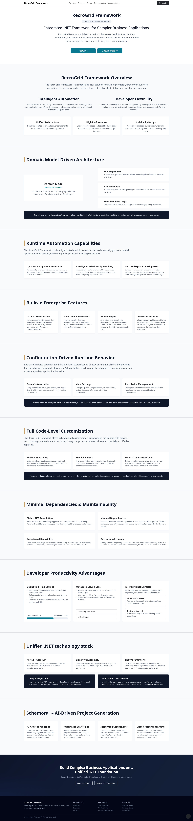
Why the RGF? (127, 805)
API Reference (103, 808)
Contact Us (163, 3)
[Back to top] (188, 816)
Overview (72, 3)
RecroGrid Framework (36, 3)
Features (81, 3)
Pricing (89, 3)
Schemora (38, 713)
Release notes (100, 3)
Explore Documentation (106, 783)
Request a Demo (84, 783)
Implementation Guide (105, 810)
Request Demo (127, 808)
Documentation (113, 3)
